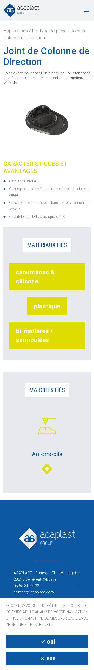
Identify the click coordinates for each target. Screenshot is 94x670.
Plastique (47, 306)
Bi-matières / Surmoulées (34, 335)
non (51, 658)
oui (51, 641)
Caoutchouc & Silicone (35, 277)
